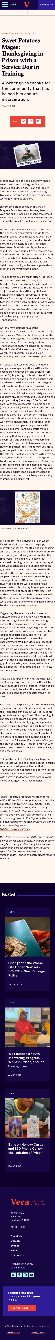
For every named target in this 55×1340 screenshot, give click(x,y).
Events (15, 1246)
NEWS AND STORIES (23, 33)
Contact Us (18, 1255)
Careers (16, 1241)
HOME (5, 33)
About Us (16, 1236)
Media (14, 1250)
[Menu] (4, 5)
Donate (44, 4)
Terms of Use (13, 1332)
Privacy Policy (38, 1332)
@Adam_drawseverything (15, 829)
